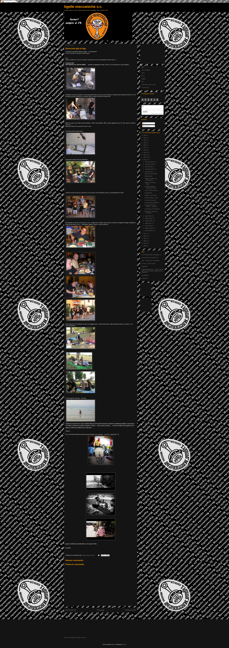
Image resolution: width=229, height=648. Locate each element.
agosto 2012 (148, 171)
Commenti (147, 126)
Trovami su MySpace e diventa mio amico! (75, 637)
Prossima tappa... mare (151, 197)
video (143, 73)
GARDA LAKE (148, 176)
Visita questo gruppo (157, 113)
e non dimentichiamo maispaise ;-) (151, 254)
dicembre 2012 (149, 162)
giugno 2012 (148, 218)
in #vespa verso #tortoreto (152, 209)
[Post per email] (98, 555)
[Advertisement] (150, 53)
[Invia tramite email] (102, 555)
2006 (145, 245)
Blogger (124, 644)
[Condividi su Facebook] (107, 555)
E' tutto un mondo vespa (148, 263)
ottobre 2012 (149, 166)
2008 (145, 241)
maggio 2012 (149, 220)
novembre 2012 (149, 164)
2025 (145, 135)
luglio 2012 (148, 216)
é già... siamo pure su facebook (150, 260)
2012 (145, 159)
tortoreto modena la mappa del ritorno (150, 187)
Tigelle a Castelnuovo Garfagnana (151, 179)
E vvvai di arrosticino (150, 200)
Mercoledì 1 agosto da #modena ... (151, 212)
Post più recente (70, 610)
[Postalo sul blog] (103, 555)
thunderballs (145, 275)
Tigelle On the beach (150, 195)
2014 (145, 155)
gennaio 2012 (149, 230)
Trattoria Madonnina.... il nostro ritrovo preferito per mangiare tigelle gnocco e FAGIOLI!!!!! (152, 271)
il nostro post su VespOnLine (150, 257)
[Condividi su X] (105, 555)
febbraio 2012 (149, 228)
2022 (145, 137)
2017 (145, 147)
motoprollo (145, 278)
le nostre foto (145, 87)
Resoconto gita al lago (151, 173)
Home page (100, 610)
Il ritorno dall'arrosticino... (152, 190)
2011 (145, 233)
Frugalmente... (149, 193)
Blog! (143, 67)
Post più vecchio (130, 610)
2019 (145, 142)
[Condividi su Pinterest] (109, 555)
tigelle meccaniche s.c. (83, 7)
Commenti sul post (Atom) (103, 614)
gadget (143, 78)
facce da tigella (146, 70)
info (143, 81)
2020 (145, 140)
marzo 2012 (148, 225)
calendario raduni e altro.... (149, 84)
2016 (145, 150)
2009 (145, 238)
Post (145, 123)
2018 (145, 145)
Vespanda (144, 266)
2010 (145, 236)
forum (143, 76)
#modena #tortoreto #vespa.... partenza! (151, 205)
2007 (145, 243)
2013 (145, 157)
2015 (145, 152)
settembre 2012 (149, 169)
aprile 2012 (148, 223)
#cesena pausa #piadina (152, 202)
